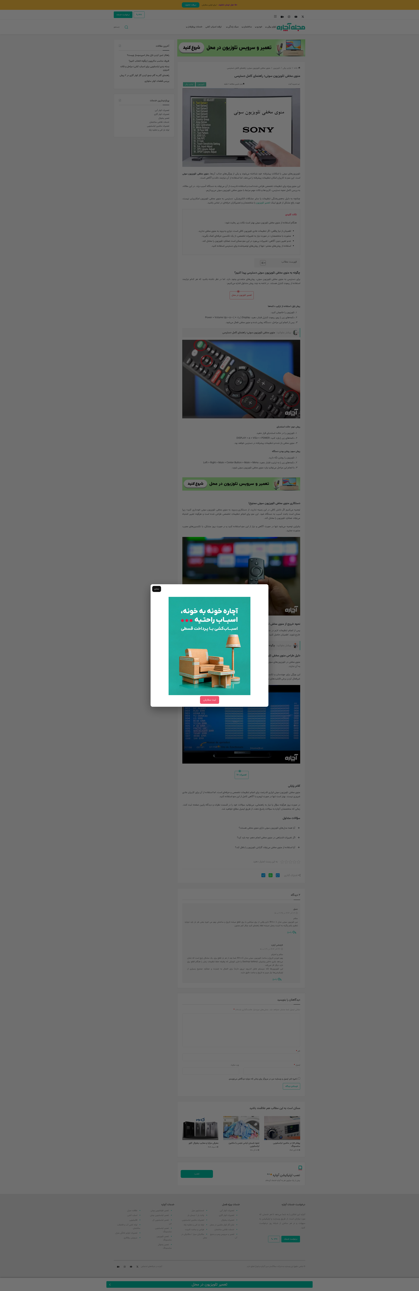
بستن (156, 588)
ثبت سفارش (209, 700)
